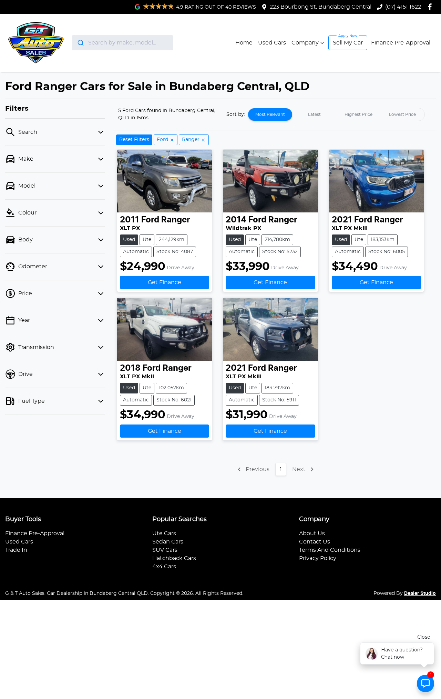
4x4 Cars (164, 566)
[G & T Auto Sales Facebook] (431, 6)
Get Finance (164, 282)
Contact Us (314, 542)
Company (305, 43)
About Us (312, 533)
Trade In (16, 550)
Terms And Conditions (329, 550)
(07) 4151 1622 (403, 7)
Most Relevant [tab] (270, 114)
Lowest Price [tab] (402, 114)
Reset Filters (134, 139)
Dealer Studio (420, 593)
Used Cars (272, 43)
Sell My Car (348, 43)
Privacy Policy (317, 558)
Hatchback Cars (174, 558)
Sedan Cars (167, 542)
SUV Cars (164, 550)
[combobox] (122, 42)
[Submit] (80, 42)
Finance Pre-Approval (400, 43)
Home (244, 43)
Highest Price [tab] (358, 114)
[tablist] (336, 114)
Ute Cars (164, 533)
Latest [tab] (314, 114)
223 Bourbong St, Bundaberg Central (320, 7)
